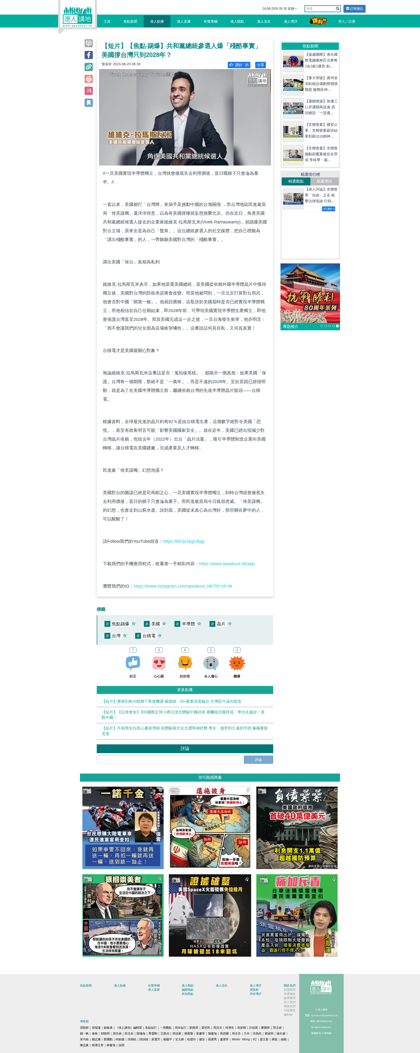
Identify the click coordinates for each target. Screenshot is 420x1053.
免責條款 (290, 994)
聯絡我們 (290, 1006)
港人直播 (184, 21)
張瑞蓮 (96, 1027)
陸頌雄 (144, 1039)
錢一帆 (84, 1033)
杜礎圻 (191, 1039)
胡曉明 (105, 1033)
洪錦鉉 (132, 1039)
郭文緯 (277, 1027)
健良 (202, 1039)
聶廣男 (212, 1039)
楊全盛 (281, 1033)
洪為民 (257, 1033)
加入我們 (290, 1002)
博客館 (254, 989)
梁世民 (205, 1027)
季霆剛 (153, 1033)
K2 (255, 1039)
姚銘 (284, 1039)
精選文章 (98, 1045)
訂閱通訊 (356, 8)
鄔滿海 (141, 1033)
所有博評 (256, 994)
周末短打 (180, 1027)
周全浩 (236, 1033)
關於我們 (290, 985)
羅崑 (275, 1039)
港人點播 (157, 21)
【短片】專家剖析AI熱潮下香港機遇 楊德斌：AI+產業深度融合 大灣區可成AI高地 (171, 701)
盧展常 (224, 1039)
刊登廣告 (290, 1010)
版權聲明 (290, 998)
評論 (258, 760)
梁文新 (264, 1039)
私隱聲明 (290, 989)
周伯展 (176, 1033)
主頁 (107, 21)
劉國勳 (108, 1039)
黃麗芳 (155, 1039)
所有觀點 (187, 994)
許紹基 (253, 1027)
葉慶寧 (200, 1033)
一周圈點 (166, 1027)
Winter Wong (241, 1039)
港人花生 (264, 21)
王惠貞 (164, 1033)
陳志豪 (84, 1045)
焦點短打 (151, 1027)
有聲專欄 (210, 21)
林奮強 (111, 1045)
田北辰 (129, 1033)
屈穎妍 (84, 1027)
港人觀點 (237, 21)
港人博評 (291, 21)
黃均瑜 (84, 1039)
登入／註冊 (346, 21)
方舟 (247, 1033)
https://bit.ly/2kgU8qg (183, 541)
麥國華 (265, 1027)
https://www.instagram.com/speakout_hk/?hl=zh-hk (183, 586)
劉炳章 (194, 1027)
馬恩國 (224, 1033)
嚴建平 (167, 1039)
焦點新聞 (130, 21)
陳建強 (212, 1033)
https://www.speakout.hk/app (227, 563)
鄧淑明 (269, 1033)
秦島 (95, 1033)
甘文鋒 (179, 1039)
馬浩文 (217, 1027)
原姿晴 (241, 1027)
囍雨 (121, 1045)
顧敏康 (108, 1027)
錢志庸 (96, 1039)
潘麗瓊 (188, 1033)
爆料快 (288, 1014)
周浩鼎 (117, 1033)
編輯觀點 (187, 989)
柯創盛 (120, 1039)
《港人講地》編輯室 (129, 1027)
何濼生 (229, 1027)
